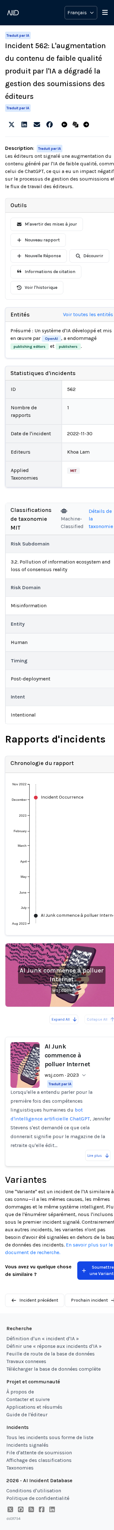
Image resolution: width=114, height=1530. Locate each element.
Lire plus (94, 1155)
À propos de (20, 1392)
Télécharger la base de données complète (53, 1369)
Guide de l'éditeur (27, 1415)
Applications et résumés (34, 1407)
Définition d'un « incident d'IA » (42, 1339)
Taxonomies (20, 1468)
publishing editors (30, 346)
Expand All (61, 1019)
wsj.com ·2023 (62, 1075)
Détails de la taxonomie (101, 518)
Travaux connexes (26, 1361)
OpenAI (51, 338)
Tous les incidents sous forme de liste (49, 1437)
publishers (68, 346)
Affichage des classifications (39, 1460)
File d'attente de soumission (39, 1453)
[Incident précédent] (66, 125)
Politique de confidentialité (37, 1498)
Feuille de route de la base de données (50, 1354)
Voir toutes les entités (88, 314)
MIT (73, 471)
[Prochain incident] (87, 125)
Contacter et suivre (28, 1399)
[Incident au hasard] (77, 125)
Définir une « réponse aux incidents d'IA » (54, 1346)
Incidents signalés (27, 1445)
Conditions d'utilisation (33, 1491)
